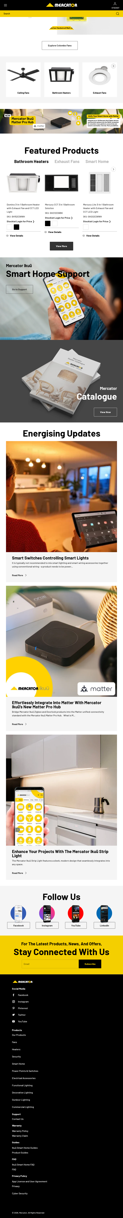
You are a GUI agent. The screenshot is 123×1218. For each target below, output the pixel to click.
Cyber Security (20, 1193)
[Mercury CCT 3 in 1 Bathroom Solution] (61, 183)
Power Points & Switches (25, 1070)
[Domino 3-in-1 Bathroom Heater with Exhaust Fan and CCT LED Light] (23, 183)
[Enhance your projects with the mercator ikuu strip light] (61, 790)
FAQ (14, 1169)
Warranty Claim (20, 1135)
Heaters (16, 1049)
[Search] (116, 13)
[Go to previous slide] (106, 66)
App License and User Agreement (29, 1181)
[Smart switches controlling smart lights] (61, 496)
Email (26, 963)
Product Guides (20, 1152)
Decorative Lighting (22, 1092)
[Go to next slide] (113, 66)
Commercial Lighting (23, 1106)
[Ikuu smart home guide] (61, 298)
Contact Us (18, 1118)
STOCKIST (115, 8)
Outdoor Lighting (21, 1099)
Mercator (23, 1213)
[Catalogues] (61, 381)
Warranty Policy (20, 1130)
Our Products (19, 1034)
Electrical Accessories (24, 1078)
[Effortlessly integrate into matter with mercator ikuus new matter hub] (61, 641)
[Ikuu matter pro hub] (61, 121)
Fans (14, 1042)
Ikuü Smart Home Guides (25, 1147)
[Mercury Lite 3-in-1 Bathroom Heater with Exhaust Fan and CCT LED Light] (99, 183)
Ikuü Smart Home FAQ (23, 1164)
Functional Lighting (22, 1085)
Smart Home (18, 1063)
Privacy (16, 1186)
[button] (7, 5)
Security (16, 1056)
